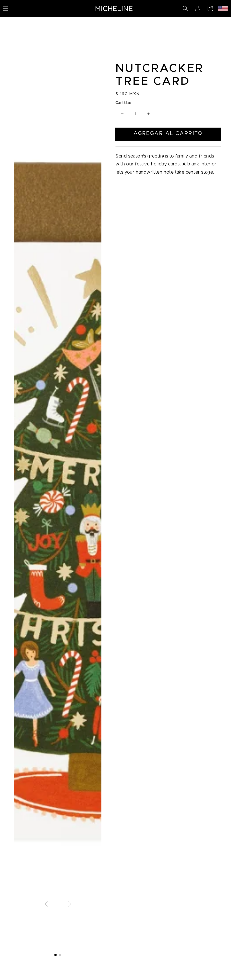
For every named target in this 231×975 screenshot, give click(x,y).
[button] (185, 8)
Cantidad (123, 103)
